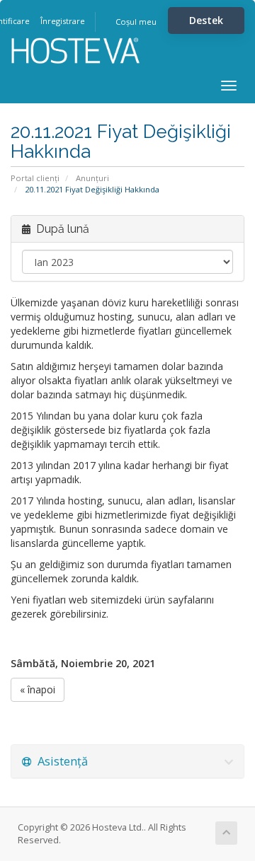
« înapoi (37, 689)
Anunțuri (92, 178)
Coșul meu (136, 21)
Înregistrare (62, 21)
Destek (206, 20)
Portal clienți (35, 178)
